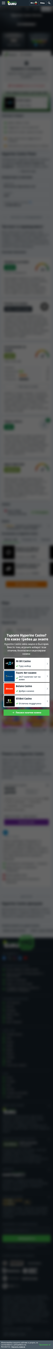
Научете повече (18, 1346)
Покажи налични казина (28, 712)
